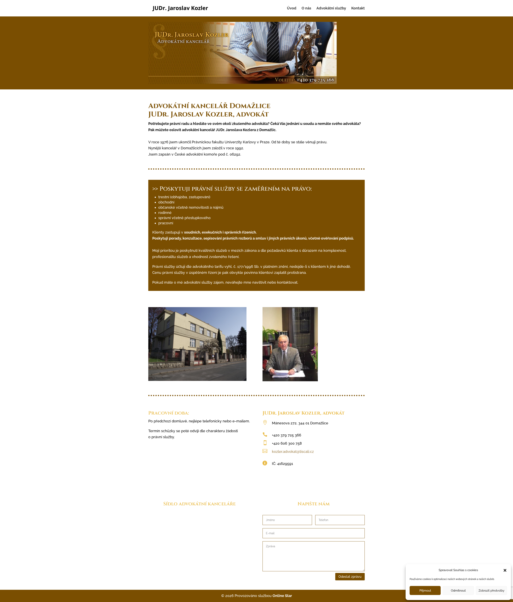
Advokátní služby (331, 8)
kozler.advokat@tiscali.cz (293, 451)
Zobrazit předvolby (491, 590)
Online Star (282, 596)
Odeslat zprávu (350, 577)
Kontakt (358, 8)
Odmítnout (458, 590)
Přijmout (425, 590)
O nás (306, 8)
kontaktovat (287, 282)
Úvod (291, 8)
